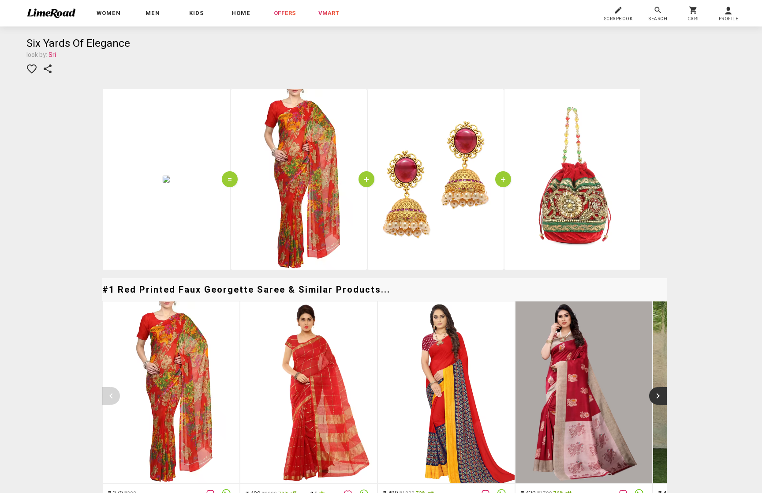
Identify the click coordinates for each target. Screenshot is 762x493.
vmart (329, 13)
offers (285, 13)
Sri (52, 54)
